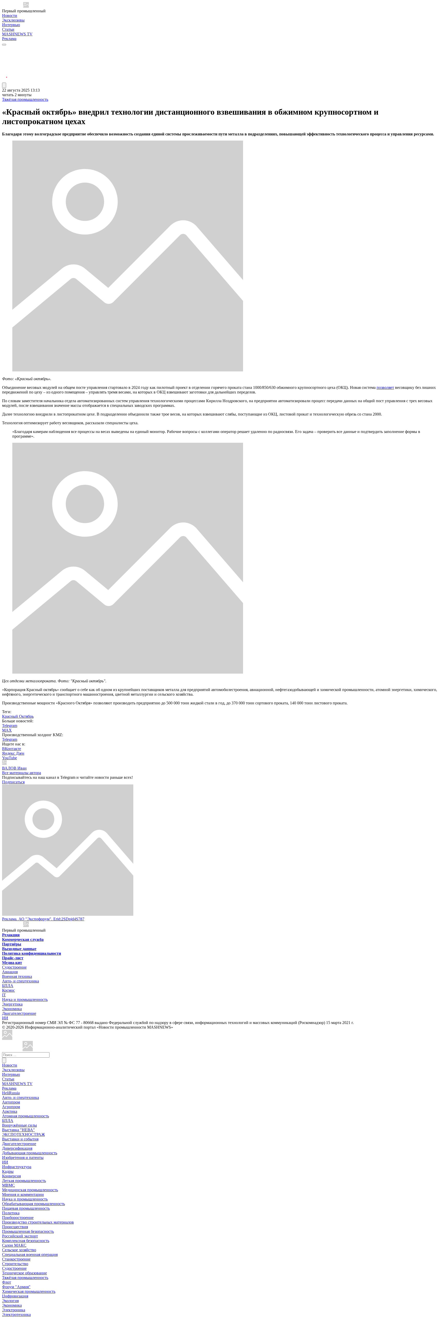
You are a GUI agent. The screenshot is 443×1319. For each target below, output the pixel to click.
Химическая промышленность (28, 1291)
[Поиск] (4, 1060)
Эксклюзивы (13, 20)
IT (4, 995)
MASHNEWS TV (17, 34)
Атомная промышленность (25, 1116)
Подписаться (13, 782)
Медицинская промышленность (30, 1190)
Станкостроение (16, 1259)
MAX (7, 730)
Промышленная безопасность (28, 1231)
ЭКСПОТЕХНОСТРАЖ (23, 1134)
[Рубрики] (4, 44)
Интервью (11, 25)
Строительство (15, 1264)
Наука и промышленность (25, 999)
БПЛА (7, 985)
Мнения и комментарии (23, 1194)
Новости (9, 15)
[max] (4, 55)
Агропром (11, 1107)
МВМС (8, 1185)
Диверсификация (17, 1148)
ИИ (5, 1018)
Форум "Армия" (16, 1287)
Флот (6, 1282)
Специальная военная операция (30, 1254)
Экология (10, 1300)
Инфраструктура (16, 1167)
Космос (8, 990)
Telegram (9, 725)
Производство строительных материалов (38, 1222)
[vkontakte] (4, 68)
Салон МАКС (14, 1245)
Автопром (11, 1102)
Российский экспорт (20, 1236)
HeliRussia (11, 1093)
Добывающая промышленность (29, 1153)
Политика (10, 1213)
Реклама (9, 38)
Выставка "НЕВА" (18, 1130)
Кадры (8, 1171)
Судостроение (14, 967)
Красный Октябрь (18, 716)
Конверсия (11, 1176)
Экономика (12, 1009)
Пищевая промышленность (26, 1208)
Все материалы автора (21, 773)
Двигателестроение (19, 1013)
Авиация (10, 972)
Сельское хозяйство (19, 1250)
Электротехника (16, 1314)
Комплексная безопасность (25, 1240)
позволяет (385, 387)
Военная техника (17, 976)
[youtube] (4, 62)
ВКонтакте (11, 748)
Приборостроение (18, 1217)
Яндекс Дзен (13, 753)
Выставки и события (20, 1139)
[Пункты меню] (4, 85)
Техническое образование (24, 1273)
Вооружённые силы (19, 1125)
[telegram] (4, 49)
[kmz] (27, 1050)
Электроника (13, 1310)
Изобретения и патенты (23, 1157)
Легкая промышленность (24, 1180)
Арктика (9, 1111)
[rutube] (4, 80)
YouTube (9, 758)
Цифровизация (15, 1296)
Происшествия (15, 1227)
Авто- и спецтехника (20, 981)
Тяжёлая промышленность (25, 99)
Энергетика (12, 1004)
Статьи (8, 29)
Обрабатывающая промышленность (33, 1204)
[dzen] (4, 74)
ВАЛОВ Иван (14, 768)
